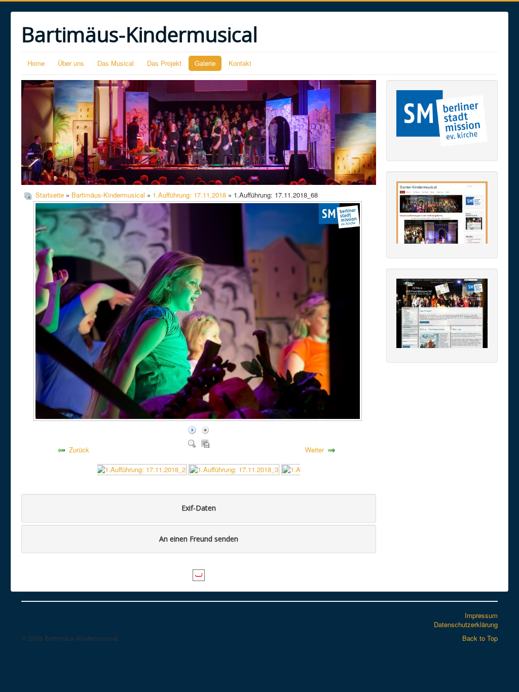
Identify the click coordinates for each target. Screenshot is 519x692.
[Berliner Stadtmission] (442, 117)
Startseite (49, 195)
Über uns (71, 63)
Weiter (314, 449)
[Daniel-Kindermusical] (442, 211)
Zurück (79, 449)
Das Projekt (164, 63)
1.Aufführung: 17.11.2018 (189, 195)
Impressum (481, 615)
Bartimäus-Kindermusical (108, 195)
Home (36, 63)
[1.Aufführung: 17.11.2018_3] (234, 468)
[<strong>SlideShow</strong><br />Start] (192, 429)
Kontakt (240, 63)
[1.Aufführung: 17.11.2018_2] (141, 468)
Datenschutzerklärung (466, 624)
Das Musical (115, 63)
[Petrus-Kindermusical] (442, 312)
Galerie (205, 63)
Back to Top (480, 638)
